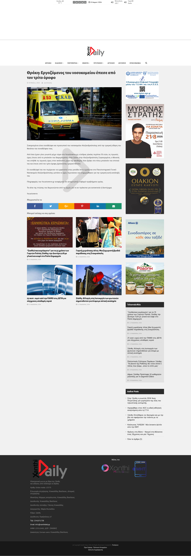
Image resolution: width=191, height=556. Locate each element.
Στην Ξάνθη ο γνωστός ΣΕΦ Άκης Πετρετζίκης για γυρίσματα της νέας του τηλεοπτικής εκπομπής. (144, 400)
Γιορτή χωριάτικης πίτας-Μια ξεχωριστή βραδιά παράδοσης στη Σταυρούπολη (143, 328)
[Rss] (85, 2)
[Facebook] (74, 2)
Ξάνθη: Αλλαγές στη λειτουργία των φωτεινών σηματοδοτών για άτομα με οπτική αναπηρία (143, 350)
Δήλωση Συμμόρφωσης (95, 550)
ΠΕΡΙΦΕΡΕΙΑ (72, 63)
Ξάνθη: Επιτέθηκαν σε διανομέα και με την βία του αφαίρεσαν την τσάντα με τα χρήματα (145, 417)
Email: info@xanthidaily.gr (40, 524)
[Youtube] (82, 2)
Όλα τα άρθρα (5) (134, 439)
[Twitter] (77, 2)
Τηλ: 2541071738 (37, 520)
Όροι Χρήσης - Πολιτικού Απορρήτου (95, 547)
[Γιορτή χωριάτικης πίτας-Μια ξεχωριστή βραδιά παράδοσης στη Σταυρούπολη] (99, 233)
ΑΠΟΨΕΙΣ (122, 63)
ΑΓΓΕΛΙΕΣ (111, 63)
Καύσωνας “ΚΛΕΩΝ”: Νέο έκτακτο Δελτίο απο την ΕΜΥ (144, 425)
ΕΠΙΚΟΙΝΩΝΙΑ (135, 63)
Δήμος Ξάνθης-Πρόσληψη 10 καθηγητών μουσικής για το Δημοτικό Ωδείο (144, 375)
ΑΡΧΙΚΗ (48, 63)
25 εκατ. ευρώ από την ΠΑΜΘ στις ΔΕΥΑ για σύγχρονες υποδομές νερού (144, 339)
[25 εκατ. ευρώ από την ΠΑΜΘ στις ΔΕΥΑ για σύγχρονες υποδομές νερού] (50, 280)
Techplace (115, 545)
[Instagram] (79, 2)
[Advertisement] (95, 23)
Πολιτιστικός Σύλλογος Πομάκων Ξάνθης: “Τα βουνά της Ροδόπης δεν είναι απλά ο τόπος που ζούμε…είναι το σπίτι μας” (144, 363)
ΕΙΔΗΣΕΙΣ (58, 63)
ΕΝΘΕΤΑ (85, 63)
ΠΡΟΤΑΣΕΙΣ (98, 63)
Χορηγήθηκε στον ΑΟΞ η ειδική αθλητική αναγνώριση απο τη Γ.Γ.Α (144, 409)
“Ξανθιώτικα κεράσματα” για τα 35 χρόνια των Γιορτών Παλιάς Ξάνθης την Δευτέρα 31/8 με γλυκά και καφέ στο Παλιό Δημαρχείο (48, 253)
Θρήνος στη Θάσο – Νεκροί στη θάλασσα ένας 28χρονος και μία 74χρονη (144, 433)
